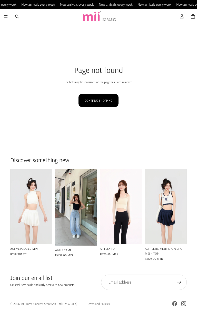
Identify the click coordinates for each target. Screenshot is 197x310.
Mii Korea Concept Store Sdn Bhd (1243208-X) (49, 304)
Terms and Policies (98, 304)
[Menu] (6, 17)
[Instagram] (184, 304)
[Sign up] (179, 282)
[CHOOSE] (44, 236)
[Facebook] (175, 304)
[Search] (17, 16)
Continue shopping (98, 100)
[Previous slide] (16, 206)
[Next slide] (46, 206)
